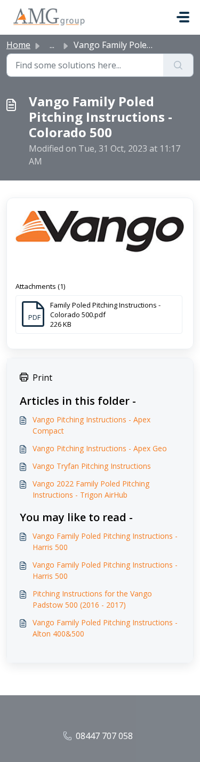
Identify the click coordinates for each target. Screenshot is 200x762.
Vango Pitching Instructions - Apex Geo (100, 448)
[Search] (178, 65)
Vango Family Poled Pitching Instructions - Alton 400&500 (105, 628)
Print (42, 377)
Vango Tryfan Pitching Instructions (92, 466)
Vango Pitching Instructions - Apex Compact (91, 425)
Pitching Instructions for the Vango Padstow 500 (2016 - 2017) (92, 599)
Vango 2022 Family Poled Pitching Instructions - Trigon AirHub (91, 489)
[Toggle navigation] (183, 17)
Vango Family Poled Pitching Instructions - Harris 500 (105, 541)
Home (18, 45)
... (52, 45)
